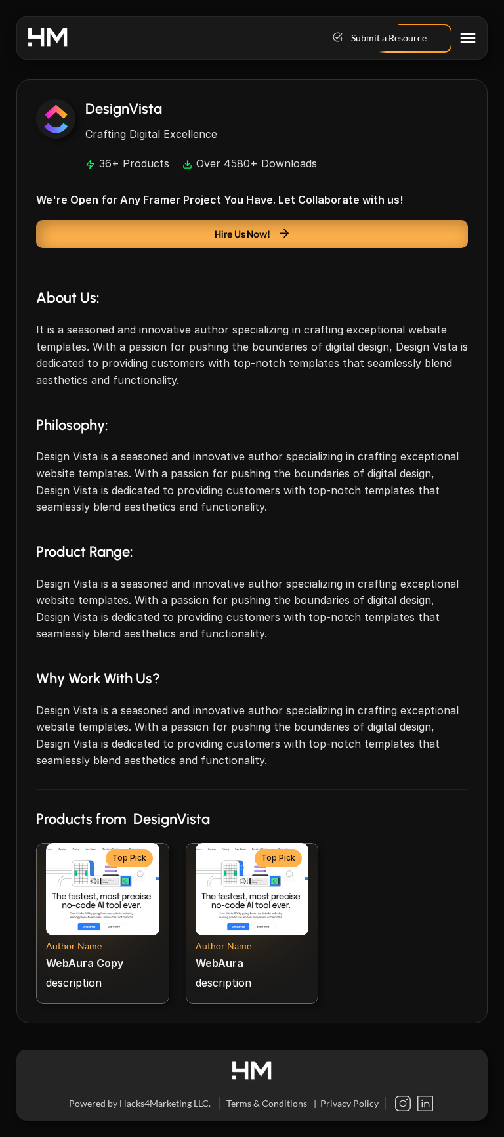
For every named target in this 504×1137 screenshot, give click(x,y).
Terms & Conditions (266, 1103)
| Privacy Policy (346, 1103)
